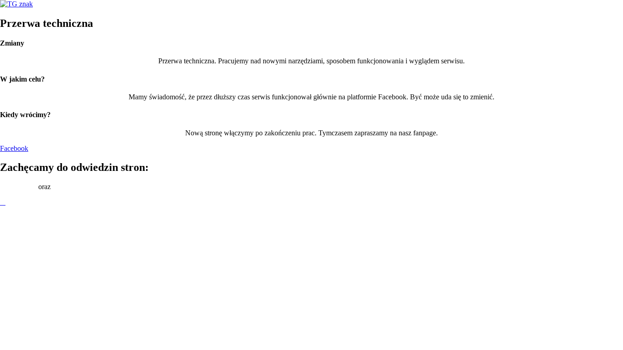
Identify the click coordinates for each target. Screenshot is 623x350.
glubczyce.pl (18, 186)
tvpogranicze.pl (74, 186)
